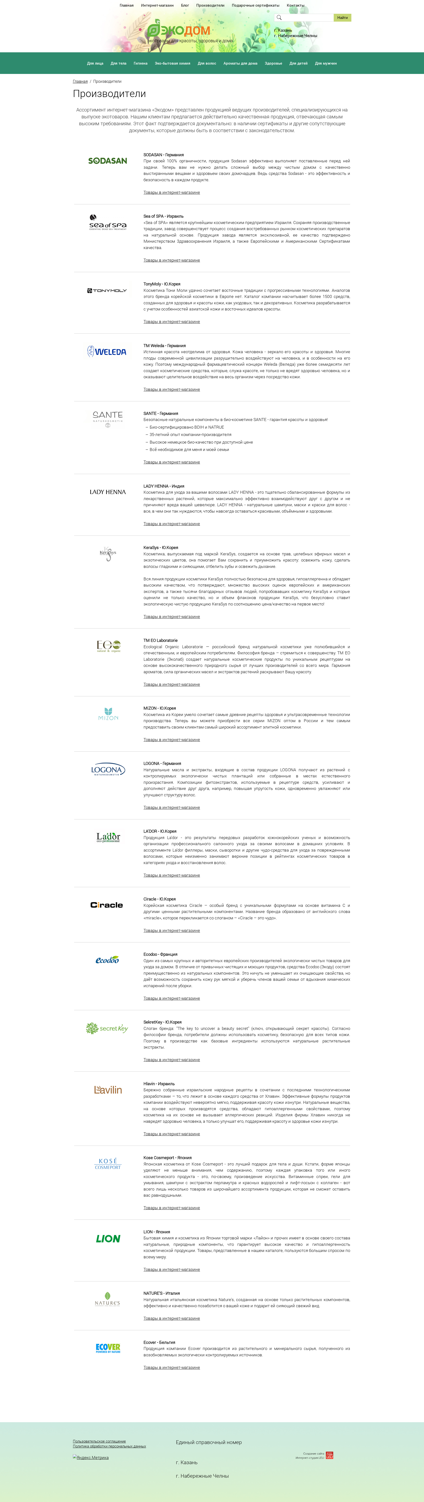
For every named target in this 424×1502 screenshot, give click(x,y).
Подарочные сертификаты (255, 5)
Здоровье (273, 63)
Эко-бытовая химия (172, 63)
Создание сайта (313, 1454)
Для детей (299, 63)
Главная (127, 5)
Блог (185, 5)
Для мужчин (326, 63)
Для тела (118, 63)
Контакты (296, 5)
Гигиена (140, 63)
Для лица (95, 63)
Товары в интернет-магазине (172, 192)
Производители (210, 5)
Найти (342, 17)
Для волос (207, 63)
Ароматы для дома (240, 63)
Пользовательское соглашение (99, 1441)
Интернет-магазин (157, 5)
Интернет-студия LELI (310, 1458)
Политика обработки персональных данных (109, 1446)
